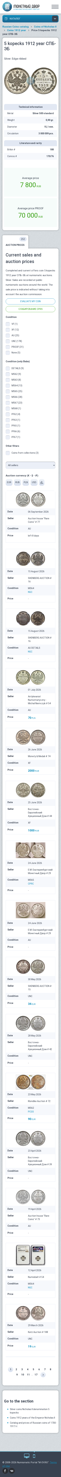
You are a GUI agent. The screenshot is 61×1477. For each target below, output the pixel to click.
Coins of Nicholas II (45, 26)
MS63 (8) (16, 379)
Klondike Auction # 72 (39, 1101)
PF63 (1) (16, 420)
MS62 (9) (16, 374)
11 (28, 1374)
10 (22, 1374)
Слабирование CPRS (31, 309)
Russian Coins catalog (15, 26)
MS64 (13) (17, 385)
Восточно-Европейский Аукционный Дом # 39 (40, 1161)
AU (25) (15, 335)
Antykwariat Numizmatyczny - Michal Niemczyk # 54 (39, 700)
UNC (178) (17, 341)
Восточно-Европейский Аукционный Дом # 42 (40, 1046)
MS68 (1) (16, 408)
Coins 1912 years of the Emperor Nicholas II (32, 1417)
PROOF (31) (18, 347)
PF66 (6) (16, 431)
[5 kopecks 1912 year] (30, 80)
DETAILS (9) (18, 368)
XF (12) (15, 329)
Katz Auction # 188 (38, 1332)
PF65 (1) (16, 425)
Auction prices (15, 242)
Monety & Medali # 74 (39, 756)
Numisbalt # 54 (36, 1277)
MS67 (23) (17, 402)
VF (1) (15, 324)
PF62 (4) (16, 414)
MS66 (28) (17, 397)
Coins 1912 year (16, 30)
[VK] (12, 1470)
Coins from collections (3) (25, 453)
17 (35, 1374)
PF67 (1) (16, 437)
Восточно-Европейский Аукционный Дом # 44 (40, 812)
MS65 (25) (17, 391)
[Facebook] (5, 1470)
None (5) (16, 352)
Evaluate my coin (30, 301)
